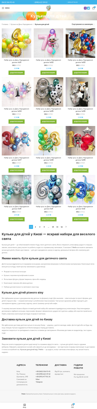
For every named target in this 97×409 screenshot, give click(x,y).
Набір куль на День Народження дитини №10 (16, 207)
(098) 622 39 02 (41, 2)
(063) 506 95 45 (8, 2)
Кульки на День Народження (21, 24)
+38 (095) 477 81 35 (43, 377)
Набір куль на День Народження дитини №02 (48, 61)
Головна (5, 24)
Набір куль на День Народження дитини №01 (16, 61)
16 (62, 227)
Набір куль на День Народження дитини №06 (80, 110)
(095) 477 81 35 (73, 2)
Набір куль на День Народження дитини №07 (16, 159)
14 (53, 227)
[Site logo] (48, 8)
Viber (38, 379)
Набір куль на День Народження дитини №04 (16, 110)
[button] (17, 73)
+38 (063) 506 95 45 (43, 371)
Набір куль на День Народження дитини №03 (80, 61)
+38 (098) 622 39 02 (43, 374)
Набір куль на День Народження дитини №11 (48, 207)
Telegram (39, 382)
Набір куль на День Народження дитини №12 (80, 207)
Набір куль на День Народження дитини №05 (48, 110)
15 (57, 227)
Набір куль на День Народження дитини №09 (80, 159)
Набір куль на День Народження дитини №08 (48, 159)
